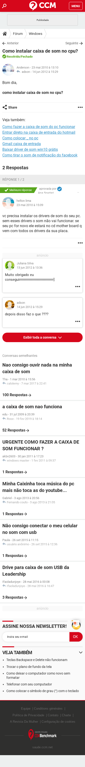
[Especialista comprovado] (59, 189)
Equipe (25, 708)
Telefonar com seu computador (29, 684)
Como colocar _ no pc (20, 138)
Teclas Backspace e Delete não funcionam (36, 660)
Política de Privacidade (28, 715)
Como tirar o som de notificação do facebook (39, 155)
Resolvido (13, 56)
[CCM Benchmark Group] (42, 735)
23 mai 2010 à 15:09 (30, 205)
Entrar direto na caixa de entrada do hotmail (38, 132)
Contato (53, 715)
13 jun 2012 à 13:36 (29, 267)
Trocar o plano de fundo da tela (29, 667)
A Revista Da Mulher (24, 721)
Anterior (13, 43)
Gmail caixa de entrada (21, 144)
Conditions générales (48, 708)
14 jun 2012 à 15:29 (45, 71)
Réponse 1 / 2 (13, 179)
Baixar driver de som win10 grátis (30, 149)
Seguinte (71, 43)
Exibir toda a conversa (40, 337)
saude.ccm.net (42, 747)
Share (12, 107)
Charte (66, 715)
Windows (35, 34)
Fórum (18, 34)
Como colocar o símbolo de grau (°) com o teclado (42, 691)
